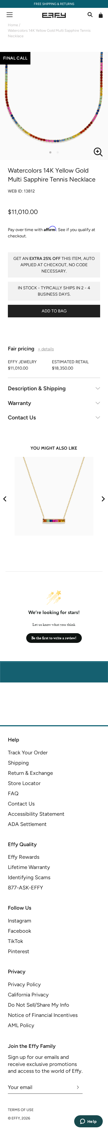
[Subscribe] (78, 1087)
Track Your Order (28, 752)
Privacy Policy (24, 984)
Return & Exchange (30, 773)
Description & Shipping (37, 388)
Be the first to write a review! (53, 638)
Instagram (19, 920)
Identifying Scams (29, 877)
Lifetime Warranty (29, 867)
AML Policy (21, 1025)
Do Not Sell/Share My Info (38, 1005)
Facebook (19, 931)
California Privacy (28, 994)
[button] (50, 152)
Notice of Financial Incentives (43, 1015)
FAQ (13, 793)
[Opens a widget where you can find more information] (88, 1121)
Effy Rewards (23, 857)
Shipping (18, 763)
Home (13, 25)
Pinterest (18, 951)
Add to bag (54, 310)
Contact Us (22, 417)
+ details (46, 349)
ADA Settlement (27, 824)
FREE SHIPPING (45, 4)
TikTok (15, 941)
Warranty (19, 403)
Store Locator (24, 783)
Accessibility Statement (36, 814)
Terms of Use (21, 1110)
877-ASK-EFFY (25, 887)
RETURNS (67, 4)
